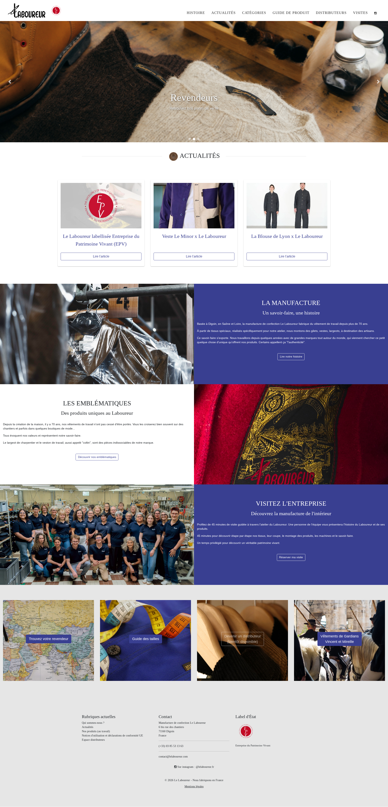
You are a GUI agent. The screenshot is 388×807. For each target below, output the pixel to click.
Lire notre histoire (291, 356)
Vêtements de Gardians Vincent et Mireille (340, 639)
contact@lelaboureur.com (173, 756)
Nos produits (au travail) (96, 731)
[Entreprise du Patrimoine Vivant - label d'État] (56, 10)
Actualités (87, 727)
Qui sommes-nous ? (93, 723)
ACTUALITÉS (200, 155)
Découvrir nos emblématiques (97, 457)
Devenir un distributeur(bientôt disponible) (242, 639)
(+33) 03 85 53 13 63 (171, 746)
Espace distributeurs (93, 740)
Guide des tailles (145, 639)
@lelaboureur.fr (205, 767)
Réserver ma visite (291, 557)
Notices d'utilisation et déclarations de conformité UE (112, 735)
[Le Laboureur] (26, 10)
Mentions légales (194, 786)
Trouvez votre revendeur (48, 639)
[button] (254, 13)
